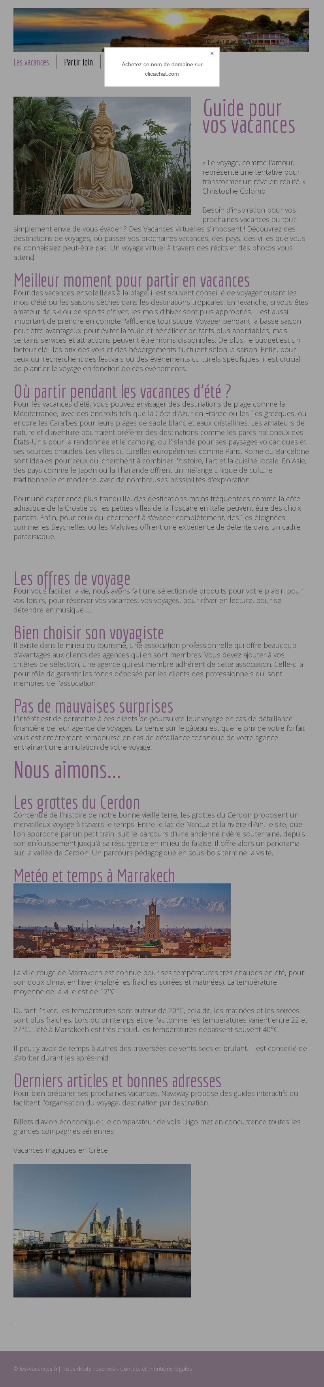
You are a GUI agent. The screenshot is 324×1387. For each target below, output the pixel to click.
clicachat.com (162, 74)
